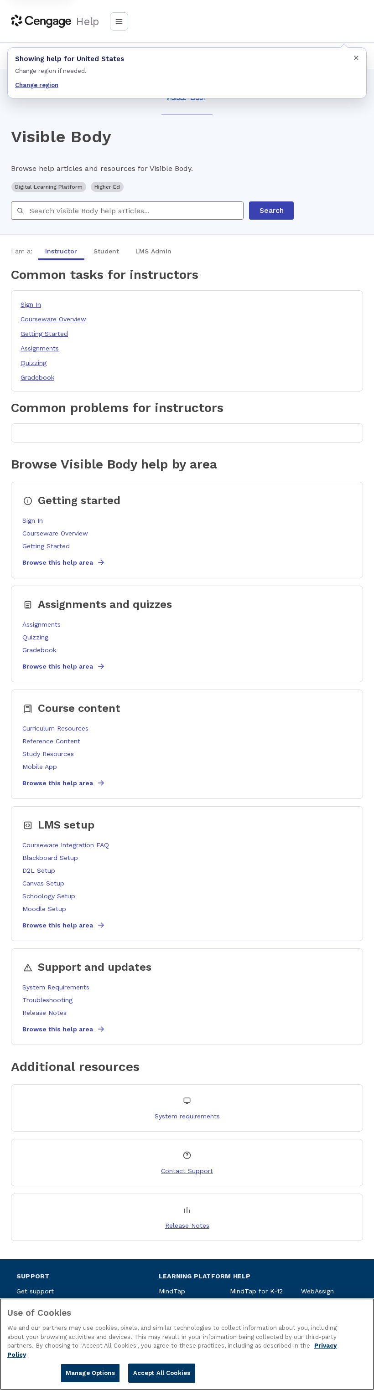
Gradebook (37, 377)
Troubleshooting (47, 1000)
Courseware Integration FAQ (65, 845)
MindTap (172, 1291)
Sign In (31, 304)
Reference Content (51, 741)
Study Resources (48, 753)
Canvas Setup (43, 883)
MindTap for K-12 (256, 1291)
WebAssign (317, 1291)
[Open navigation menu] (119, 21)
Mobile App (39, 766)
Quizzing (34, 362)
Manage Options (90, 1372)
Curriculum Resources (55, 728)
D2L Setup (38, 870)
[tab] (61, 251)
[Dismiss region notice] (356, 57)
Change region (36, 85)
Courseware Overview (53, 319)
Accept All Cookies (161, 1372)
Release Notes (44, 1012)
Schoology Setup (48, 896)
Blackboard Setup (50, 857)
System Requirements (55, 987)
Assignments (40, 348)
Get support (35, 1291)
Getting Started (44, 333)
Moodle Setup (44, 908)
